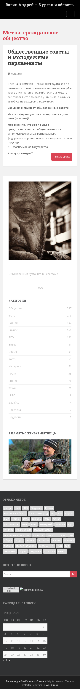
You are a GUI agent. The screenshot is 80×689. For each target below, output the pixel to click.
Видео (13, 344)
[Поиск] (73, 574)
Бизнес (13, 381)
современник (46, 545)
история (60, 524)
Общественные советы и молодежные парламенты (38, 57)
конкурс (8, 529)
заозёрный (46, 524)
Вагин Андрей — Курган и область (40, 4)
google (8, 508)
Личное (13, 330)
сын (59, 545)
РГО (11, 337)
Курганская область (15, 513)
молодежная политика (16, 535)
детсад (56, 519)
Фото (12, 315)
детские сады (11, 524)
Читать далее (62, 156)
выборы (36, 519)
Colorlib (26, 685)
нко (71, 535)
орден (19, 540)
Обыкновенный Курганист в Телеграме (33, 274)
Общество (15, 308)
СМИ (6, 519)
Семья (16, 519)
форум (22, 551)
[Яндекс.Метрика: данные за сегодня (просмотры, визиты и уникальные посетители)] (31, 589)
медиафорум (23, 529)
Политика (15, 410)
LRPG (12, 395)
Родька (69, 513)
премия (56, 540)
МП (52, 513)
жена (33, 524)
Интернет (15, 366)
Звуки (12, 388)
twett (17, 508)
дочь (24, 524)
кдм (70, 524)
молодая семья (42, 529)
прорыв (8, 545)
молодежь (38, 535)
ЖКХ (25, 508)
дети (46, 519)
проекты (69, 540)
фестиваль (10, 551)
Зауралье (36, 508)
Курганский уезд (38, 513)
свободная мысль (26, 545)
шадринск (35, 551)
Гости (12, 373)
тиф (67, 545)
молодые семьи (56, 535)
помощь (30, 540)
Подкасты (15, 417)
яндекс (62, 551)
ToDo (40, 287)
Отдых (13, 352)
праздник (44, 540)
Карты (13, 359)
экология (49, 551)
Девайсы (14, 402)
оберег (8, 540)
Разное (13, 323)
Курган (49, 508)
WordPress (52, 685)
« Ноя (6, 660)
